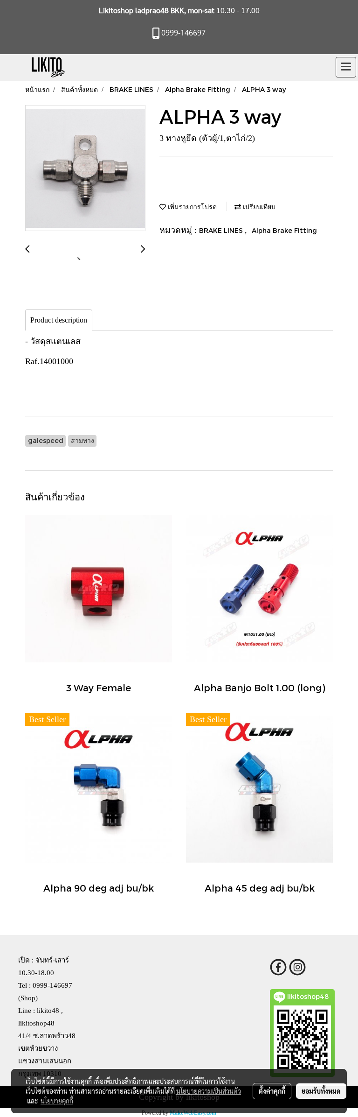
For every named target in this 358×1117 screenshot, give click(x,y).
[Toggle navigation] (346, 67)
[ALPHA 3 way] (85, 168)
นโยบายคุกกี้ (57, 1100)
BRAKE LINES (222, 230)
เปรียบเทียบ (258, 207)
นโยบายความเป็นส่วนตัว (208, 1091)
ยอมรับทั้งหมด (321, 1091)
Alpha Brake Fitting (284, 230)
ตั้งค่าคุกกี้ (272, 1091)
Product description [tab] (58, 320)
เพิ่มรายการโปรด (191, 207)
